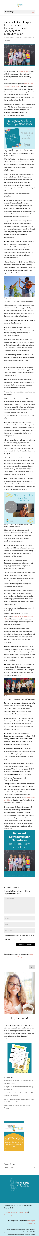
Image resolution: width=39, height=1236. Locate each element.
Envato (12, 298)
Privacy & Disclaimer (11, 1212)
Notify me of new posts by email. (17, 940)
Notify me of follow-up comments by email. (20, 936)
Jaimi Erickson (10, 38)
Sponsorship (8, 1215)
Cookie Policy (23, 1212)
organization (28, 38)
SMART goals (23, 71)
